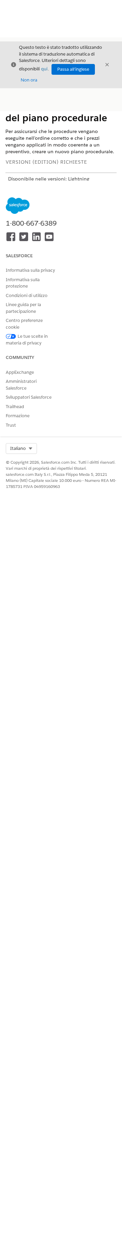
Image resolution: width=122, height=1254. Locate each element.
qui (44, 69)
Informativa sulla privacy (30, 270)
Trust (11, 425)
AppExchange (20, 372)
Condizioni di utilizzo (26, 295)
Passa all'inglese (73, 69)
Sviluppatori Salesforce (29, 397)
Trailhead (15, 406)
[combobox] (21, 448)
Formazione (17, 416)
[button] (21, 448)
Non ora (29, 80)
